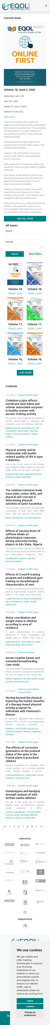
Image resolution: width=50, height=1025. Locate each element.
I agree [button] (30, 1000)
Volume (9, 242)
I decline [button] (30, 1006)
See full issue (25, 218)
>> (41, 826)
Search (9, 231)
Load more (25, 372)
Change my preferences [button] (30, 1013)
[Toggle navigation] (46, 6)
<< (4, 826)
